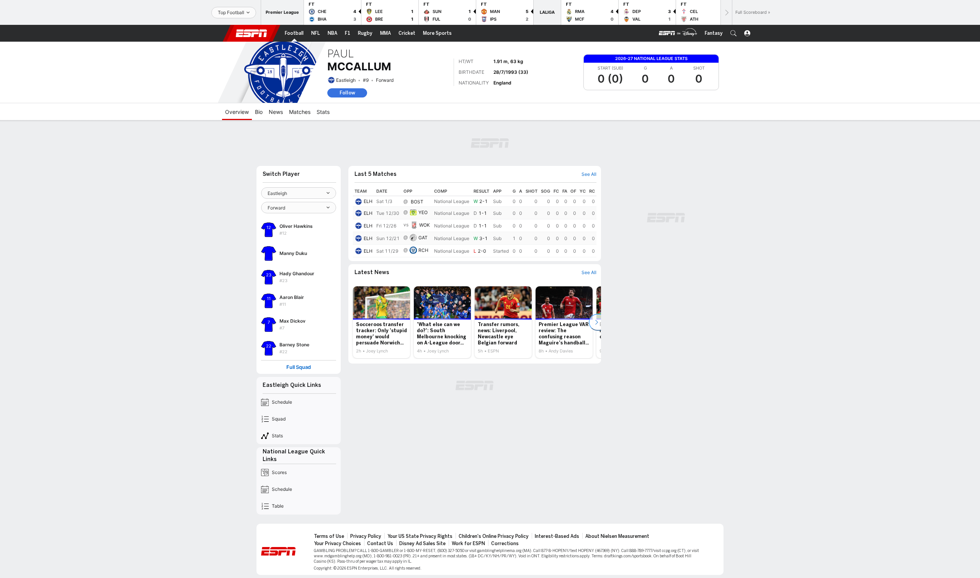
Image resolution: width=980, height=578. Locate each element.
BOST (417, 202)
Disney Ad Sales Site (422, 543)
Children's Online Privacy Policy (494, 536)
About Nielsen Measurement (617, 536)
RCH (423, 250)
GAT (423, 237)
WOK (424, 225)
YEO (423, 212)
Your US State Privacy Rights (419, 536)
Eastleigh (346, 80)
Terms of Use (329, 536)
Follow (347, 93)
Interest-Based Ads (557, 536)
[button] (733, 33)
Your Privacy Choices (337, 543)
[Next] (726, 12)
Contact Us (380, 543)
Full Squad (298, 367)
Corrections (505, 543)
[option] (381, 322)
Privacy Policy (365, 536)
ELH (368, 201)
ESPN (251, 33)
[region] (474, 222)
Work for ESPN (468, 543)
